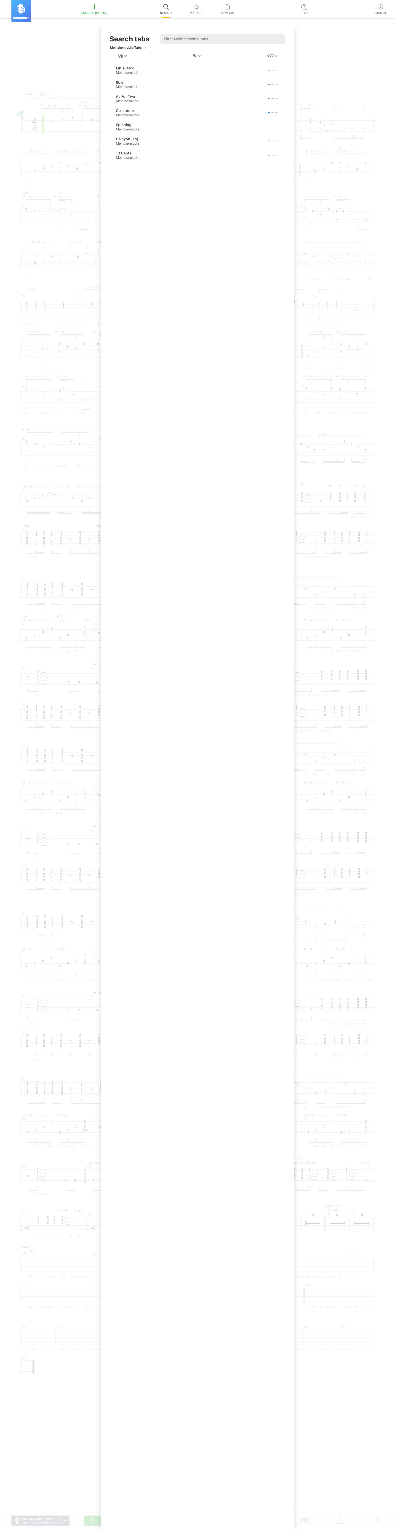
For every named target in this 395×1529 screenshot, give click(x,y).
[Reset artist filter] (145, 47)
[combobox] (123, 56)
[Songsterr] (21, 11)
